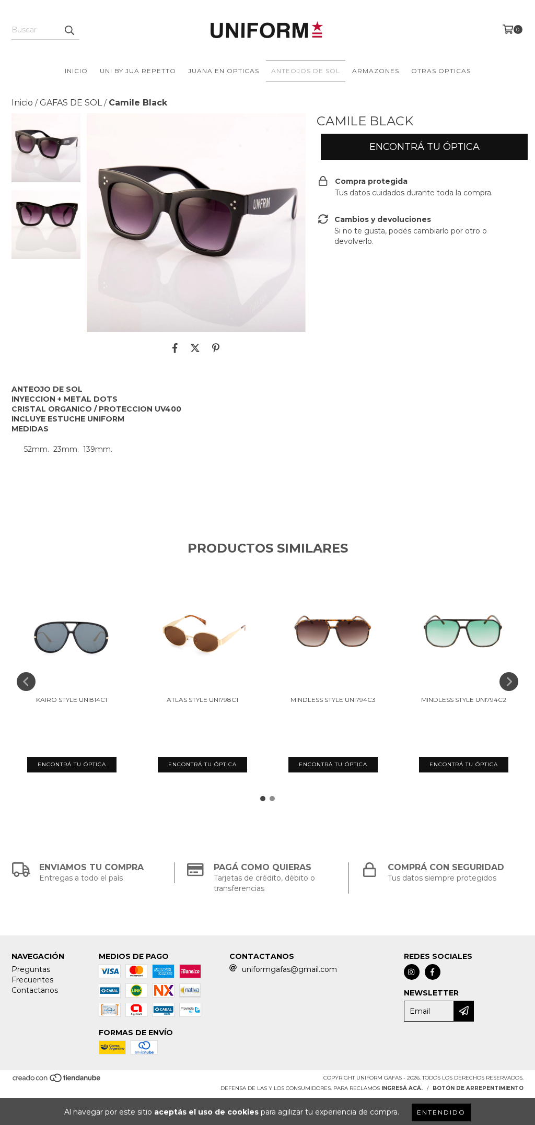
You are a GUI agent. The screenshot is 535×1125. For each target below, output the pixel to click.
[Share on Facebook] (175, 348)
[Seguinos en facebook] (432, 972)
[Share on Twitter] (195, 348)
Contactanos (34, 990)
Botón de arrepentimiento (478, 1088)
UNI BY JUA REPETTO (138, 71)
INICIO (76, 71)
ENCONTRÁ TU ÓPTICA (424, 147)
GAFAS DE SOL (71, 103)
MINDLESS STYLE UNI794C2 (463, 700)
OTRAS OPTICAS (441, 71)
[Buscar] (69, 30)
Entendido (441, 1112)
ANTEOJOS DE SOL (305, 71)
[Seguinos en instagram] (412, 972)
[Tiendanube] (57, 1080)
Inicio (22, 103)
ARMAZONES (375, 71)
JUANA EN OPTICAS (223, 71)
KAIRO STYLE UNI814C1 (71, 700)
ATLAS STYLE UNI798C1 (202, 700)
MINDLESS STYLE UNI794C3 (333, 700)
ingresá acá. (402, 1088)
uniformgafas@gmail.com (289, 969)
